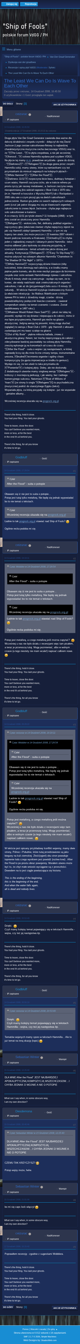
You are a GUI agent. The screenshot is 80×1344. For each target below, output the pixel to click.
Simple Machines (48, 1336)
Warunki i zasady (38, 1329)
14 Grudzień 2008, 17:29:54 (16, 470)
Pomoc (26, 1329)
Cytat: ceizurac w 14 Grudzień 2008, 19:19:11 (32, 733)
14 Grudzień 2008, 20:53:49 (16, 918)
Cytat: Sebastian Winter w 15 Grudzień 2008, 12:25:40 (37, 1133)
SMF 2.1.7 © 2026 (32, 1336)
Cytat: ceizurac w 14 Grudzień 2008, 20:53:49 (33, 1011)
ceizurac (21, 114)
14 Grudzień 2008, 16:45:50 (16, 127)
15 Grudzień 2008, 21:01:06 (16, 1199)
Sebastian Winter (27, 1057)
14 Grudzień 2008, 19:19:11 (16, 558)
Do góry (8, 1307)
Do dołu (8, 104)
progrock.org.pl (51, 401)
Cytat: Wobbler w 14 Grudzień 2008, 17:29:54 (33, 566)
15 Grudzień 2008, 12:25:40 (16, 1070)
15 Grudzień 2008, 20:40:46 (16, 1124)
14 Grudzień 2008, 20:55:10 (16, 1002)
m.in (28, 160)
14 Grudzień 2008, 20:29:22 (16, 724)
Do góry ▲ (53, 1329)
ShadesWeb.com (49, 1340)
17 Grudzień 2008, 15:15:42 (16, 1246)
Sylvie (52, 67)
